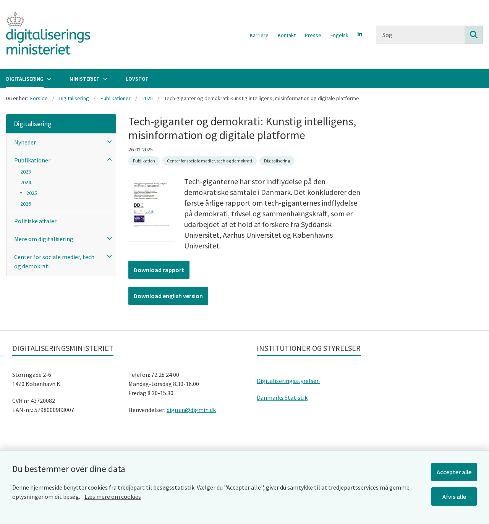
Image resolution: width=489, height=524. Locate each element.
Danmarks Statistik (282, 397)
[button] (107, 141)
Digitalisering (25, 78)
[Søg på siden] (474, 35)
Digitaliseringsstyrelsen (288, 380)
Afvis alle (454, 496)
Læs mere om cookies (112, 496)
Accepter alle (454, 472)
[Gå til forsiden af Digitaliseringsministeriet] (45, 34)
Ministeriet (85, 78)
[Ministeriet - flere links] (104, 79)
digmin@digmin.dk (191, 410)
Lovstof (137, 78)
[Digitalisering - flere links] (48, 79)
